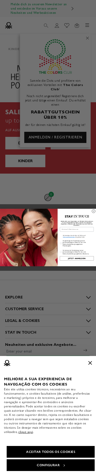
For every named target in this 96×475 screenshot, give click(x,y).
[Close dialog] (93, 211)
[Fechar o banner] (90, 363)
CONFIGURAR (48, 465)
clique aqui (25, 432)
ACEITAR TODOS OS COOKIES (50, 452)
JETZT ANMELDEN (76, 258)
